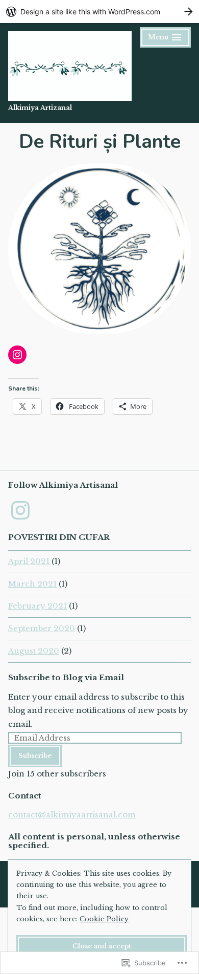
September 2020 (41, 628)
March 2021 (32, 584)
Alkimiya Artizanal (40, 108)
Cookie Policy (104, 919)
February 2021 (37, 606)
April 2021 (28, 561)
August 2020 (33, 651)
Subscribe (35, 756)
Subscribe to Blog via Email (66, 677)
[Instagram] (17, 354)
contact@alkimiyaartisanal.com (72, 814)
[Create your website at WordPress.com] (99, 11)
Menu (165, 38)
